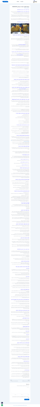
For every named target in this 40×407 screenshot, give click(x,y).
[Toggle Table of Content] (28, 36)
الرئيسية (22, 1)
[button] (5, 1)
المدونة (18, 1)
